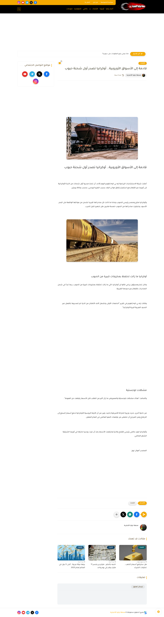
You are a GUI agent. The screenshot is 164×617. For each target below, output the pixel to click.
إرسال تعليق (138, 587)
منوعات (69, 9)
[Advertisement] (82, 33)
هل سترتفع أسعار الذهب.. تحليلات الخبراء (136, 566)
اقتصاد (95, 9)
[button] (136, 514)
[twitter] (31, 2)
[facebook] (35, 2)
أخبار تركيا (109, 9)
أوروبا (102, 9)
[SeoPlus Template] (145, 612)
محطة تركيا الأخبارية (117, 612)
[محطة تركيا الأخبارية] (132, 6)
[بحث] (19, 9)
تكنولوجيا (77, 9)
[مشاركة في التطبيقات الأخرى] (116, 514)
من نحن (95, 2)
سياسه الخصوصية (107, 2)
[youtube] (22, 2)
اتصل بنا (87, 2)
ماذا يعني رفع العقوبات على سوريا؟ (115, 54)
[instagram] (18, 2)
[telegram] (27, 2)
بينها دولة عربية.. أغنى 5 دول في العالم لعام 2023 (72, 566)
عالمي (85, 9)
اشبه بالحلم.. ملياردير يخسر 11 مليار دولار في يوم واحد (103, 566)
